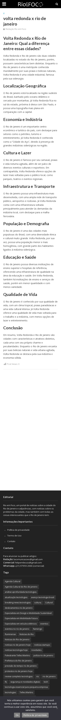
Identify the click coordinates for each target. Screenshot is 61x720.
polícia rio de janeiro (43, 655)
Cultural (49, 602)
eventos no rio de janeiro (17, 629)
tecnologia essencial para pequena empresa (26, 687)
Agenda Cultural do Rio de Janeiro (21, 586)
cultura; (37, 602)
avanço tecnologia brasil (42, 597)
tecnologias (10, 692)
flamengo (37, 629)
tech (46, 681)
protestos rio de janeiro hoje (19, 671)
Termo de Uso (14, 535)
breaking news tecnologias (18, 602)
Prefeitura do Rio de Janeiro (18, 660)
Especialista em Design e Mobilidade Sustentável (28, 613)
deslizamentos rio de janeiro (19, 608)
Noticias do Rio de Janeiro (17, 639)
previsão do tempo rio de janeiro (21, 665)
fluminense (10, 634)
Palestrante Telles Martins (17, 655)
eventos (44, 623)
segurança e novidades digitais (25, 681)
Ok (17, 715)
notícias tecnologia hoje (16, 650)
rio (37, 676)
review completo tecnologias (19, 676)
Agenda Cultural (12, 581)
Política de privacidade (18, 529)
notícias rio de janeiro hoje (18, 644)
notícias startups (42, 644)
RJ (6, 681)
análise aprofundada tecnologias (20, 592)
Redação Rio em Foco (16, 29)
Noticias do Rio (27, 634)
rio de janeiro (49, 676)
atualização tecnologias (16, 597)
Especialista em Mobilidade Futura (21, 618)
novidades (36, 650)
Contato (11, 541)
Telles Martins (26, 692)
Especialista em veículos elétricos (21, 623)
